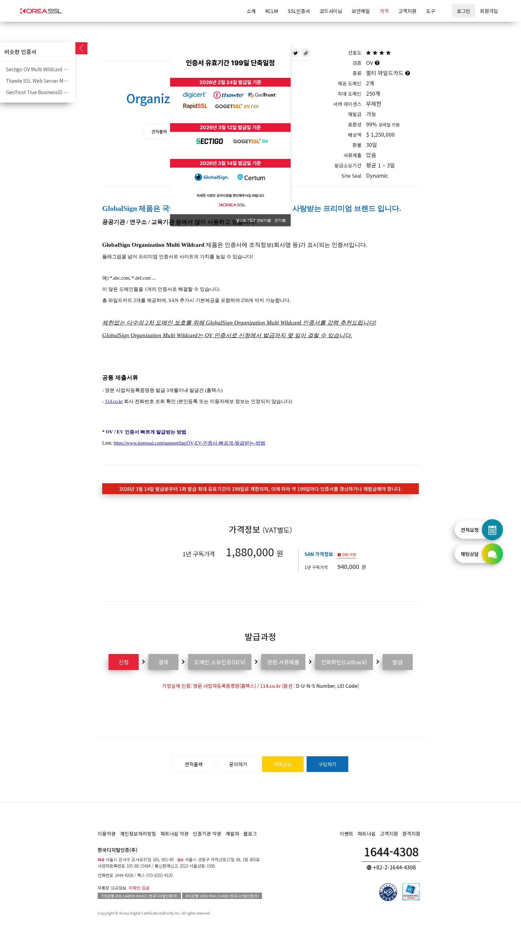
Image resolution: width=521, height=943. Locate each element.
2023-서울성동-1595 (197, 866)
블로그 (250, 833)
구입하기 (327, 764)
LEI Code (347, 685)
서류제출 (352, 155)
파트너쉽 (367, 833)
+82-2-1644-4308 (394, 867)
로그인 (463, 10)
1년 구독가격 (198, 553)
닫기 (278, 220)
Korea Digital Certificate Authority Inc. (150, 913)
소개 (251, 10)
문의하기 (238, 764)
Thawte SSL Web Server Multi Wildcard (40, 80)
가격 (384, 10)
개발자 (232, 833)
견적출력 (159, 132)
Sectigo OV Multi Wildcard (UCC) (40, 69)
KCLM (271, 10)
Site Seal (351, 175)
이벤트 (346, 833)
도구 (430, 10)
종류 (357, 73)
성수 (180, 859)
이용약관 (107, 833)
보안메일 (361, 10)
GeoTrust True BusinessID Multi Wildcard (40, 92)
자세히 (279, 63)
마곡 (101, 859)
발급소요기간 (348, 165)
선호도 (355, 52)
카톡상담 (283, 764)
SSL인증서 (299, 10)
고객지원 (407, 10)
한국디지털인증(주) (117, 849)
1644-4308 (124, 875)
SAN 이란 (348, 554)
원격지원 (411, 833)
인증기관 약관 (207, 833)
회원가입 (489, 10)
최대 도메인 (350, 93)
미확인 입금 (139, 888)
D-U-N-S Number (315, 685)
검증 (357, 62)
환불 (357, 144)
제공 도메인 (350, 83)
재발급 (355, 114)
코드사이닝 (331, 10)
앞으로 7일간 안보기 (251, 220)
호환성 (355, 124)
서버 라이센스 (347, 103)
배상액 (355, 134)
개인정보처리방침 (138, 833)
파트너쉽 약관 (174, 833)
